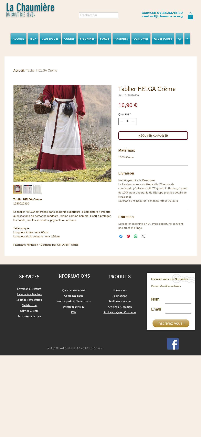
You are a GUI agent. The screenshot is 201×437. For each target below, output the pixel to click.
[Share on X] (143, 236)
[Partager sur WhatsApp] (135, 236)
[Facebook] (173, 344)
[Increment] (133, 121)
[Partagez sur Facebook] (121, 236)
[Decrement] (121, 121)
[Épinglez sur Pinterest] (128, 236)
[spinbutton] (127, 121)
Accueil (18, 70)
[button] (190, 15)
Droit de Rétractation (29, 300)
